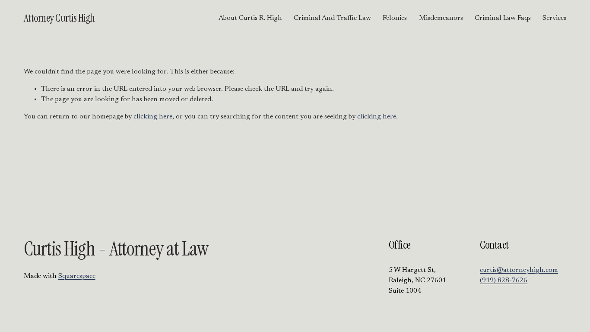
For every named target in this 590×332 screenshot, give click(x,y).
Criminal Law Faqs (503, 18)
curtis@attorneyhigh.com (519, 270)
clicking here (152, 116)
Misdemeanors (441, 18)
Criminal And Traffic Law (332, 18)
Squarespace (76, 276)
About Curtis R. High (250, 18)
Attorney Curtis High (59, 18)
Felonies (395, 18)
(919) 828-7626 (503, 280)
